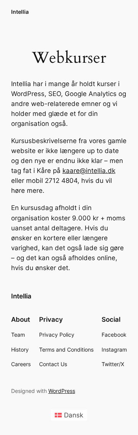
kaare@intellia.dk (88, 170)
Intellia (20, 11)
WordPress (61, 391)
